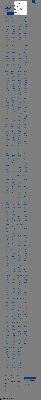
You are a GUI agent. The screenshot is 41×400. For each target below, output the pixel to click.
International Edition (20, 12)
